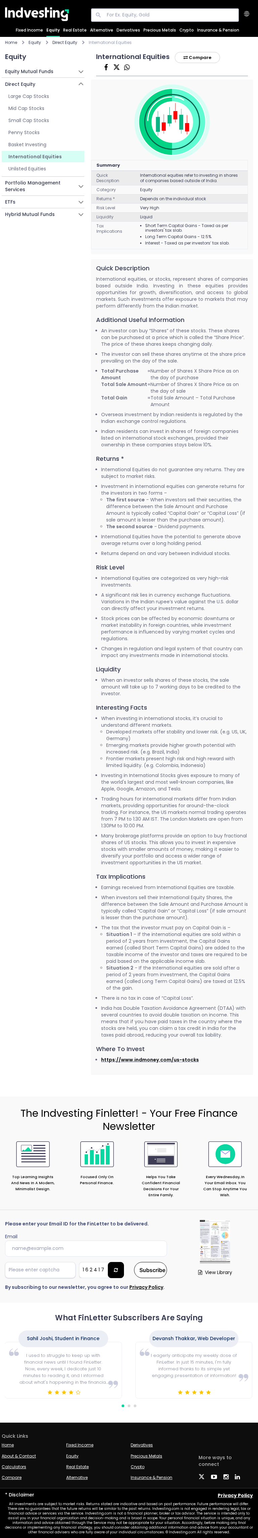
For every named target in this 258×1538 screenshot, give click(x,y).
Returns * (105, 199)
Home (11, 42)
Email (11, 1236)
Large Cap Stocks (28, 96)
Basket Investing (27, 144)
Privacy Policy (146, 1287)
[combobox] (250, 14)
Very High (149, 208)
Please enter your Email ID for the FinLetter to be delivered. (77, 1223)
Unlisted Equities (27, 168)
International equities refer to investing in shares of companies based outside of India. (189, 177)
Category (106, 190)
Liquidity (105, 217)
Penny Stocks (24, 132)
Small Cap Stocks (28, 120)
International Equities (35, 156)
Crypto (186, 30)
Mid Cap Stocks (26, 108)
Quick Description (107, 177)
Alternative (101, 30)
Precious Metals (159, 30)
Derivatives (128, 30)
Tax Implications (109, 228)
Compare (199, 57)
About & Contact (19, 1456)
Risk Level (105, 208)
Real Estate (75, 30)
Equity (53, 30)
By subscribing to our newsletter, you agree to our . (85, 1287)
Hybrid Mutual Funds (30, 214)
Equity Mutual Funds (29, 71)
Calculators (14, 1467)
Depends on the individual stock (173, 199)
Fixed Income (29, 30)
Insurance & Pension (218, 30)
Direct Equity (20, 84)
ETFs (10, 202)
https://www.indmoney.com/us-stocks (150, 1059)
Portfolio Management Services (32, 186)
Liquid (146, 217)
